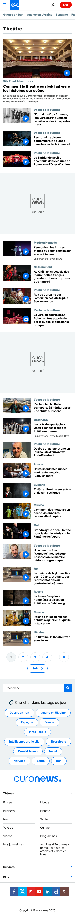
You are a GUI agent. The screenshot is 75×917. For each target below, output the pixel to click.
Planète (45, 811)
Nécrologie (58, 741)
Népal (53, 751)
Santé (41, 761)
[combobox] (37, 688)
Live (66, 4)
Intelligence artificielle (24, 741)
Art (36, 568)
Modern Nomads (45, 242)
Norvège (19, 761)
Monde (44, 802)
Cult (37, 525)
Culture (45, 827)
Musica (39, 504)
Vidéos (7, 836)
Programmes (48, 836)
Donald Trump (28, 751)
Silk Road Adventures (18, 81)
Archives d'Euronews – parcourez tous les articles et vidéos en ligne (54, 849)
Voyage (8, 827)
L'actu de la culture (47, 109)
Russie (38, 464)
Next (6, 819)
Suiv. (35, 668)
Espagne (62, 14)
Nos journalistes (13, 844)
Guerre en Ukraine (39, 14)
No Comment (43, 266)
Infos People (37, 732)
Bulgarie (39, 484)
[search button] (68, 688)
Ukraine (39, 632)
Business (9, 811)
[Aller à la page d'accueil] (14, 5)
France (49, 722)
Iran (59, 761)
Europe (7, 802)
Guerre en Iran (13, 14)
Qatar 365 (41, 419)
